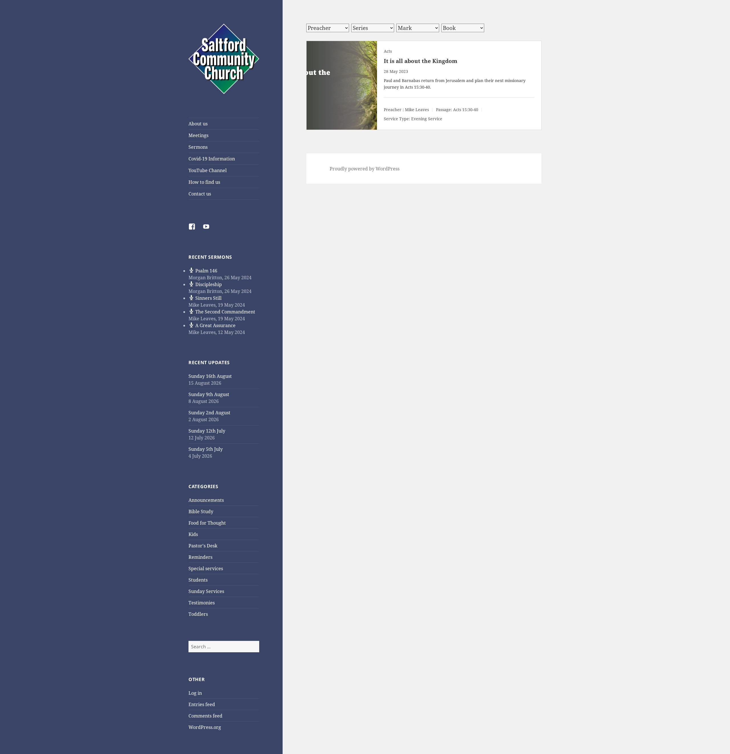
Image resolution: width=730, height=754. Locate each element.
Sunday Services (206, 591)
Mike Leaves (417, 109)
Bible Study (200, 511)
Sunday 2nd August (209, 412)
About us (198, 124)
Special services (205, 568)
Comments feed (205, 716)
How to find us (204, 182)
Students (198, 580)
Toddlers (198, 614)
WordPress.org (204, 727)
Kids (193, 534)
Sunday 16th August (210, 376)
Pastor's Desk (202, 546)
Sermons (198, 147)
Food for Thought (207, 523)
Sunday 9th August (208, 394)
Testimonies (201, 603)
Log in (195, 693)
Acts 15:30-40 (417, 87)
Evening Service (426, 118)
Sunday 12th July (206, 431)
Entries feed (201, 704)
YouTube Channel (207, 170)
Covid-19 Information (211, 159)
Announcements (206, 500)
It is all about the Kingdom (420, 61)
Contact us (199, 194)
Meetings (198, 135)
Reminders (200, 557)
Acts (388, 51)
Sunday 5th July (205, 449)
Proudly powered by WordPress (365, 169)
